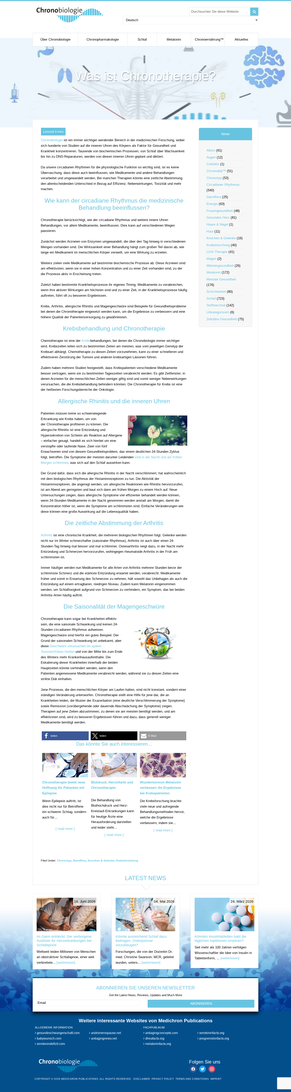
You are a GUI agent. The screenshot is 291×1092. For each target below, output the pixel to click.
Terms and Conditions (192, 1079)
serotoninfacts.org (211, 1033)
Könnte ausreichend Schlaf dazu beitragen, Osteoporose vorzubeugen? (141, 941)
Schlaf (211, 298)
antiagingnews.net (103, 1038)
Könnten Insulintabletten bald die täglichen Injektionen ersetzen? (220, 939)
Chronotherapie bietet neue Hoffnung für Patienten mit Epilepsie (63, 787)
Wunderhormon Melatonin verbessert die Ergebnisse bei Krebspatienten (160, 787)
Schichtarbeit (216, 291)
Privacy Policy (163, 1079)
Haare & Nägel (217, 224)
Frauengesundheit (219, 211)
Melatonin (213, 272)
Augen (211, 157)
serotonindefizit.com (50, 1043)
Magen (211, 259)
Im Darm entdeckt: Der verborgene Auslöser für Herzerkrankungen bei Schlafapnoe (64, 941)
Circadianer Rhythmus (223, 185)
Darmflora (79, 860)
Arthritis (46, 535)
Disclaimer (141, 1079)
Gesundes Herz (218, 217)
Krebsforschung (127, 860)
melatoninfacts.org (158, 1043)
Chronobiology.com (70, 15)
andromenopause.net (105, 1033)
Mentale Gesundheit (221, 279)
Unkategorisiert (217, 312)
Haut (209, 231)
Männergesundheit (220, 266)
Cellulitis (212, 164)
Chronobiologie (52, 140)
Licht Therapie (216, 252)
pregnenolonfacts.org (214, 1038)
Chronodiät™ (216, 171)
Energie (212, 204)
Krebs (86, 341)
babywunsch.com (48, 1038)
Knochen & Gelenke (101, 860)
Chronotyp (64, 860)
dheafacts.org (154, 1038)
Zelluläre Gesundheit (221, 319)
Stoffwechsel (215, 305)
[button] (65, 735)
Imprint (216, 1079)
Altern (210, 150)
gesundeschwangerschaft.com (58, 1033)
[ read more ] (65, 829)
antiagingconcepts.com (161, 1033)
